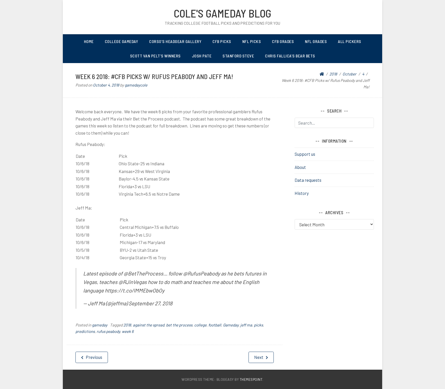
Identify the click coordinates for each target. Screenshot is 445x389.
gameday (99, 325)
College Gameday (121, 41)
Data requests (308, 180)
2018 (127, 325)
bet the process (179, 325)
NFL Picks (251, 41)
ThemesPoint (251, 379)
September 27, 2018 (151, 303)
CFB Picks (221, 41)
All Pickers (349, 41)
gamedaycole (136, 85)
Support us (305, 154)
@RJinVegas (132, 282)
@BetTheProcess (143, 273)
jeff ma (246, 325)
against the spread (148, 325)
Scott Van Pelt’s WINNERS (155, 55)
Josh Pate (202, 55)
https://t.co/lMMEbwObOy (134, 290)
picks (258, 325)
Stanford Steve (238, 55)
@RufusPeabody (201, 273)
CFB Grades (283, 41)
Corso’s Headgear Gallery (175, 41)
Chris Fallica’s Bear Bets (290, 55)
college (200, 325)
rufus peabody (108, 331)
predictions (85, 331)
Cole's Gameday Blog (222, 13)
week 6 (128, 331)
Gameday (230, 325)
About (300, 167)
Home (89, 41)
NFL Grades (316, 41)
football (214, 325)
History (302, 193)
